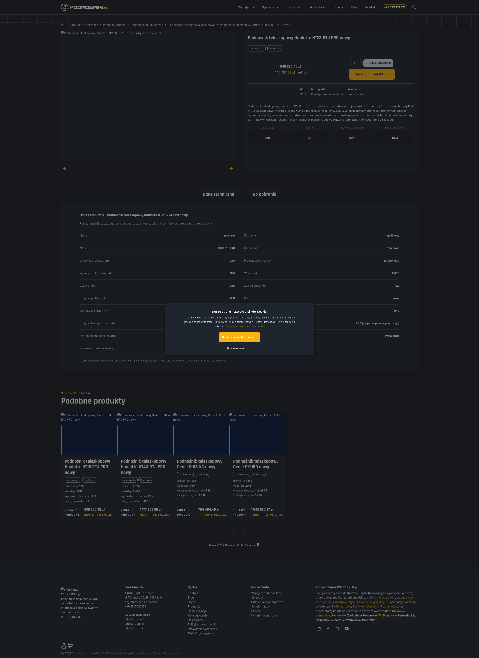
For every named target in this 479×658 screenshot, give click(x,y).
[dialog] (239, 329)
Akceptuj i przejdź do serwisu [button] (239, 337)
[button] (239, 348)
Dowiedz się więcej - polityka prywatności (246, 326)
